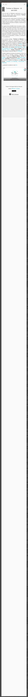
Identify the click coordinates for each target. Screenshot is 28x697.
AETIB (20, 44)
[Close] (24, 4)
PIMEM (18, 58)
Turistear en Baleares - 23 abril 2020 (14, 9)
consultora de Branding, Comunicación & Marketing (14, 62)
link (16, 65)
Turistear (18, 88)
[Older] (6, 4)
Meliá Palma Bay (18, 47)
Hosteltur (4, 57)
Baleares (13, 88)
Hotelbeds (20, 51)
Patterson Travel (6, 49)
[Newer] (3, 4)
